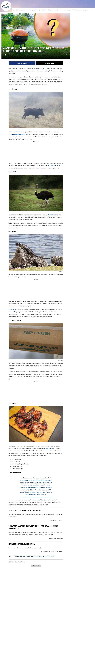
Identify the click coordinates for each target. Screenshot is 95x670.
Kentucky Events (43, 10)
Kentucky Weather (65, 10)
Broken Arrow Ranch (51, 165)
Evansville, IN (18, 562)
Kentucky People (76, 10)
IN (21, 562)
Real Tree (48, 448)
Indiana (24, 562)
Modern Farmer (52, 214)
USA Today (11, 309)
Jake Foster (8, 54)
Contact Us (86, 10)
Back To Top (36, 565)
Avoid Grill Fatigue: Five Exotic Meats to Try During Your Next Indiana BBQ (34, 556)
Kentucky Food (32, 10)
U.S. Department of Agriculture (17, 134)
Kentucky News (22, 10)
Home (14, 10)
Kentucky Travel (54, 10)
